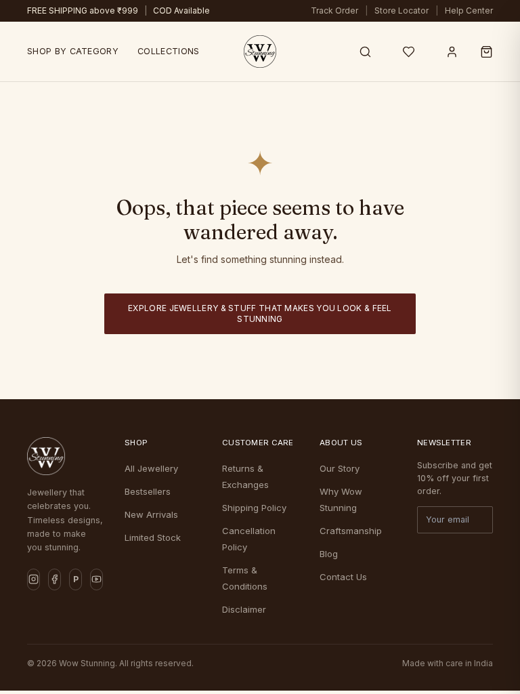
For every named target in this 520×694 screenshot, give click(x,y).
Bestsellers (148, 491)
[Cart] (486, 51)
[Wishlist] (408, 51)
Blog (329, 553)
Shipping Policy (254, 507)
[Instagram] (33, 579)
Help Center (469, 10)
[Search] (365, 51)
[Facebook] (54, 579)
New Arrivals (151, 514)
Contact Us (343, 576)
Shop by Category (72, 51)
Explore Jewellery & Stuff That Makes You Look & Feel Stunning (260, 313)
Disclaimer (244, 609)
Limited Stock (153, 537)
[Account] (452, 51)
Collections (168, 51)
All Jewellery (151, 468)
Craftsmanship (351, 530)
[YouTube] (96, 579)
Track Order (334, 10)
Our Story (340, 468)
